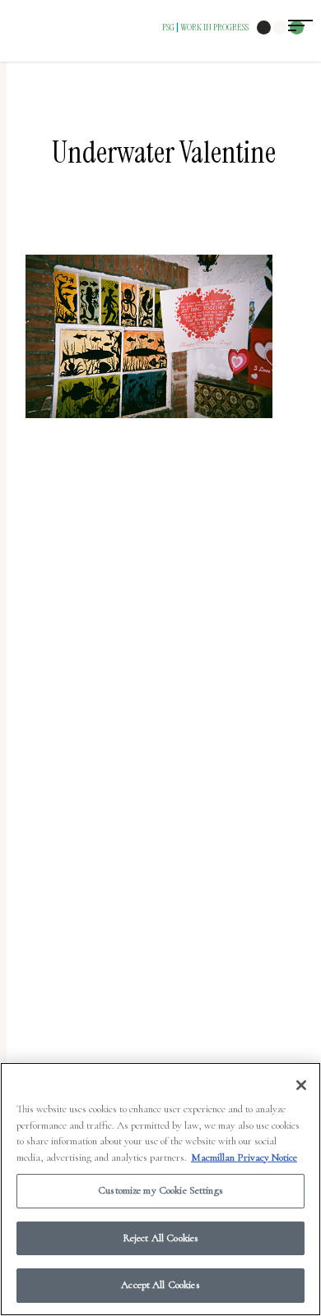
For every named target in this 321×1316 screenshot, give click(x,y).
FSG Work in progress (205, 27)
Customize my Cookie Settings (160, 1190)
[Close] (301, 1085)
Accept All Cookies (160, 1284)
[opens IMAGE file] (149, 426)
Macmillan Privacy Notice (244, 1157)
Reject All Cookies (160, 1238)
